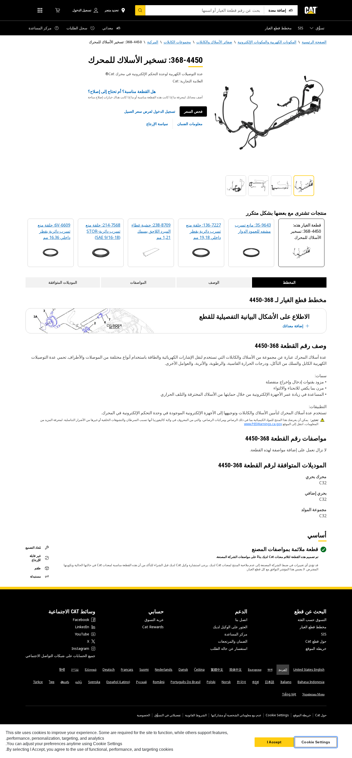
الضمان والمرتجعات (232, 641)
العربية (283, 669)
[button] (150, 111)
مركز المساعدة (235, 634)
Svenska (94, 682)
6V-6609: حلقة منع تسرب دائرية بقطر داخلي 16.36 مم (54, 231)
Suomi (144, 669)
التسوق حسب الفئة (312, 619)
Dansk (183, 669)
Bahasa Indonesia (311, 682)
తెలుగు (65, 682)
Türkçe (38, 682)
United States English (308, 669)
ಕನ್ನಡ (255, 682)
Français (127, 669)
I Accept (274, 742)
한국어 (241, 682)
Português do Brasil (185, 682)
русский (141, 682)
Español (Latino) (118, 682)
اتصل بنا (241, 619)
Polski (211, 682)
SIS (323, 634)
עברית (75, 669)
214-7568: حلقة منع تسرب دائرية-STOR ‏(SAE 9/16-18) (103, 231)
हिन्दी (62, 669)
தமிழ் (78, 682)
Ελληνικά (90, 669)
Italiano (285, 682)
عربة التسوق (154, 619)
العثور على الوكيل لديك (230, 626)
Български (254, 669)
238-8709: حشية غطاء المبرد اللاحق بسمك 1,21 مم (151, 231)
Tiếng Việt (289, 694)
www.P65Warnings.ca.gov (263, 424)
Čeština (199, 669)
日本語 (269, 682)
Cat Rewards (153, 626)
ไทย (51, 682)
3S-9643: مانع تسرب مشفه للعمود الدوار (253, 228)
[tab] (304, 185)
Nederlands (163, 669)
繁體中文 (217, 669)
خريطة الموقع (316, 648)
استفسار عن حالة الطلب (228, 648)
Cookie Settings (277, 715)
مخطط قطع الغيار (313, 626)
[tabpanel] (268, 112)
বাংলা (269, 669)
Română (158, 682)
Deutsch (109, 669)
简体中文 (235, 669)
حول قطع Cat (315, 641)
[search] (140, 10)
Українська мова (313, 694)
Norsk (226, 682)
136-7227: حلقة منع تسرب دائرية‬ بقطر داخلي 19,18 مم (203, 231)
